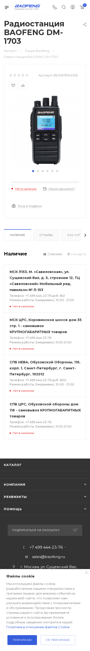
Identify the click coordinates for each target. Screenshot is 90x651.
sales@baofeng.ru (48, 556)
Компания (14, 484)
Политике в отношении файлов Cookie (38, 627)
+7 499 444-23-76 (46, 547)
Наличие (17, 235)
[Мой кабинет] (73, 7)
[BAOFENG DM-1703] (45, 131)
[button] (33, 171)
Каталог (13, 465)
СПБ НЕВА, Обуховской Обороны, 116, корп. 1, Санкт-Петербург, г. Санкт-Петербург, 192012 (45, 368)
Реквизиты (15, 497)
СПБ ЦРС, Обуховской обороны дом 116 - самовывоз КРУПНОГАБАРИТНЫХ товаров (45, 410)
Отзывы (46, 235)
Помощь (13, 509)
